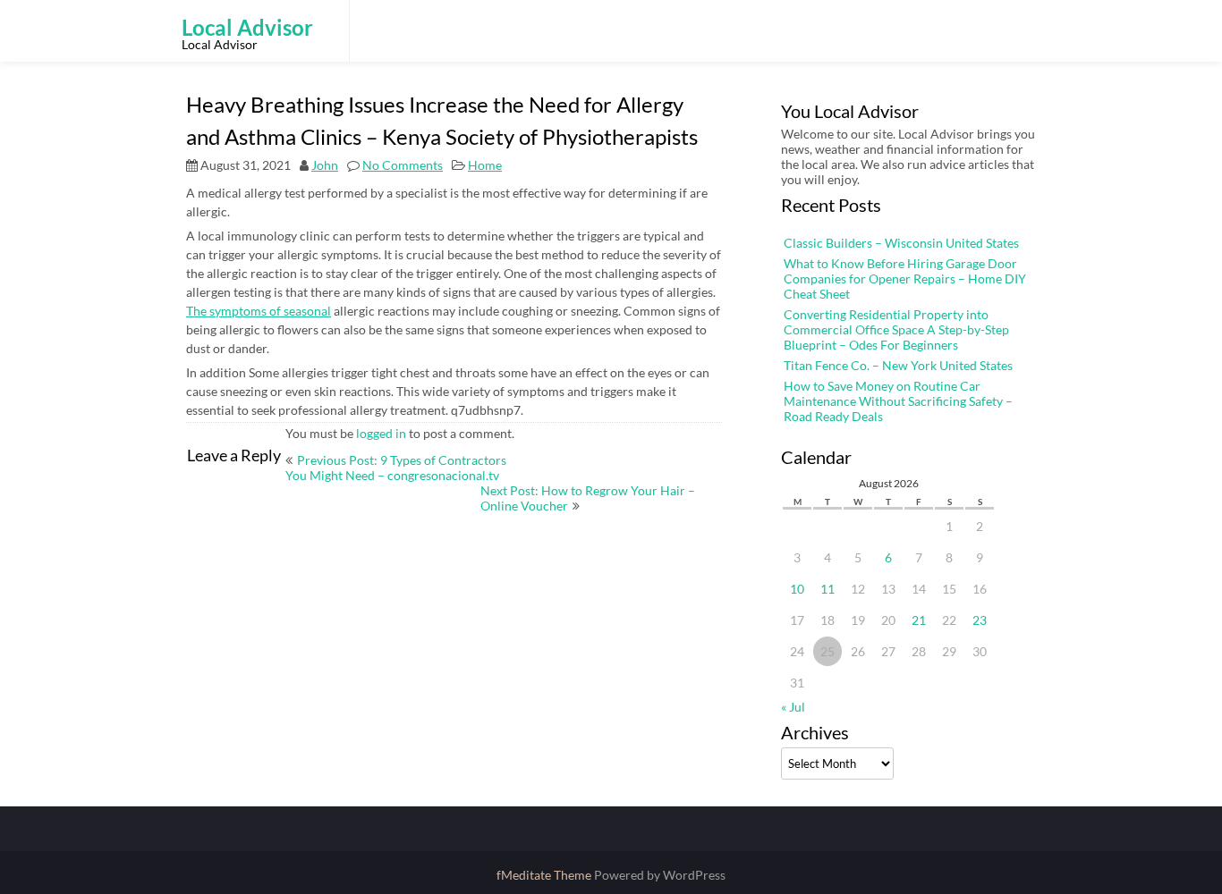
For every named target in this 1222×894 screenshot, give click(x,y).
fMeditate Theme (545, 874)
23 (979, 620)
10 (797, 588)
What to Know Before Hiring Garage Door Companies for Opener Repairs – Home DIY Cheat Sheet (905, 278)
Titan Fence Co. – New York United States (898, 365)
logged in (381, 433)
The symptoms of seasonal (258, 310)
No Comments (402, 165)
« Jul (793, 706)
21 (919, 620)
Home (485, 165)
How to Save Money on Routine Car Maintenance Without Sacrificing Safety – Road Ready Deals (898, 401)
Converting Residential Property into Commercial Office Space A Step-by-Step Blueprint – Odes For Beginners (896, 329)
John (324, 165)
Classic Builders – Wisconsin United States (901, 242)
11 (827, 588)
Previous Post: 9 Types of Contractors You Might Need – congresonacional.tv (395, 467)
